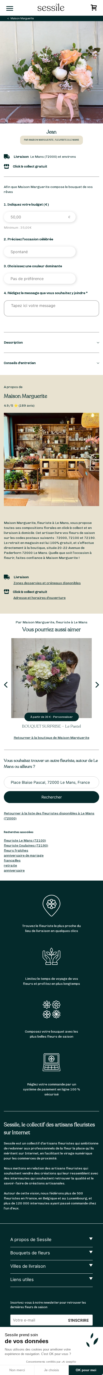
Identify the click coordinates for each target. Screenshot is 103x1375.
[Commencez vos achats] (94, 9)
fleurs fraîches (16, 850)
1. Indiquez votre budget (26, 204)
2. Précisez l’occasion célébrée (28, 239)
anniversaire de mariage (24, 855)
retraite (10, 865)
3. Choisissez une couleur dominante (33, 266)
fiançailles (12, 860)
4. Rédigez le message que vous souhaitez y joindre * (46, 293)
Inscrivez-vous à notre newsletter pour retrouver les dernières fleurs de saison (48, 1305)
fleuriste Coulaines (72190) (26, 845)
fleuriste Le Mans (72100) (25, 840)
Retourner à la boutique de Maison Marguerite (51, 738)
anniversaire (14, 870)
